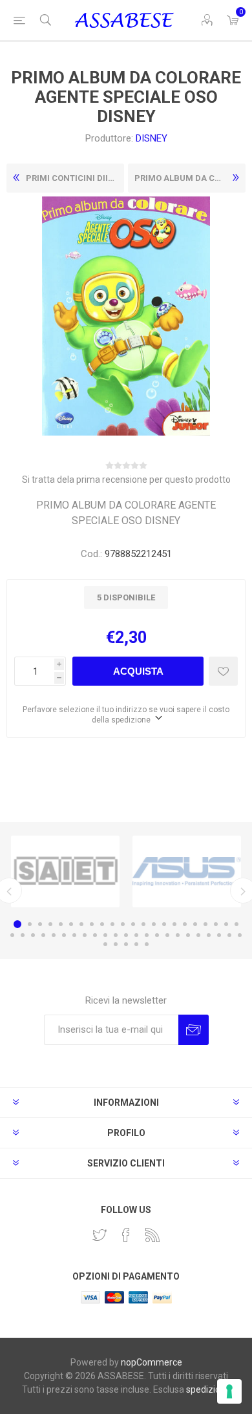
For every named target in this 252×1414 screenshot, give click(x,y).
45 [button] (240, 935)
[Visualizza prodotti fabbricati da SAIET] (65, 871)
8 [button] (92, 924)
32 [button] (105, 935)
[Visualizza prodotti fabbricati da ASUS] (186, 871)
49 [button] (136, 944)
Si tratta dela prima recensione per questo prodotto (126, 479)
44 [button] (229, 935)
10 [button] (112, 924)
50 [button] (147, 944)
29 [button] (74, 935)
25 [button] (33, 935)
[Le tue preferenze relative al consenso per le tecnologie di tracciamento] (229, 1391)
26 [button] (43, 935)
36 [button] (147, 935)
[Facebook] (126, 1235)
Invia (193, 1030)
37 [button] (157, 935)
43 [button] (219, 935)
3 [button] (40, 924)
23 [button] (12, 935)
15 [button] (164, 924)
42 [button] (209, 935)
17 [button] (185, 924)
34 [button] (126, 935)
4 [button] (50, 924)
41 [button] (198, 935)
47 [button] (116, 944)
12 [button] (133, 924)
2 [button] (30, 924)
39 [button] (178, 935)
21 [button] (226, 924)
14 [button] (154, 924)
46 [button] (105, 944)
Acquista (138, 671)
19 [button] (205, 924)
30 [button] (85, 935)
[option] (65, 871)
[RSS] (152, 1235)
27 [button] (54, 935)
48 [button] (126, 944)
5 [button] (61, 924)
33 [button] (116, 935)
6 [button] (71, 924)
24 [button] (23, 935)
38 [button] (167, 935)
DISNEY (151, 138)
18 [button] (195, 924)
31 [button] (95, 935)
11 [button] (123, 924)
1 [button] (17, 924)
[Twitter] (99, 1235)
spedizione (208, 1389)
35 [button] (136, 935)
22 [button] (236, 924)
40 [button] (188, 935)
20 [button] (216, 924)
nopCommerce (151, 1362)
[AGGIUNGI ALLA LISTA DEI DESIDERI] (223, 671)
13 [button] (143, 924)
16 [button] (174, 924)
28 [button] (64, 935)
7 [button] (81, 924)
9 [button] (102, 924)
